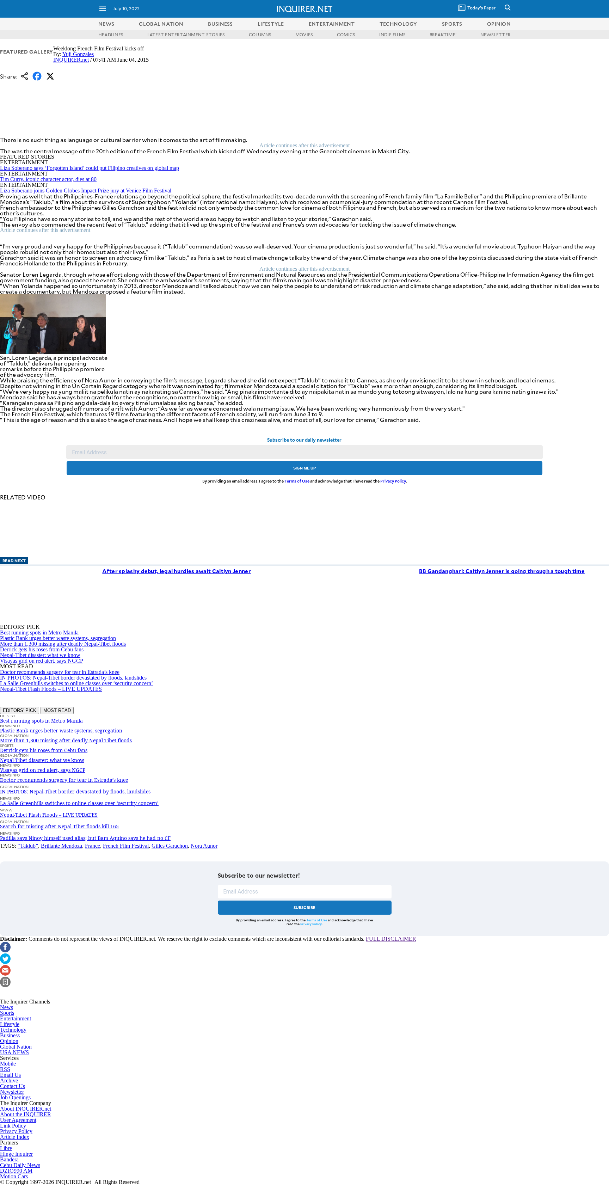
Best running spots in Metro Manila (39, 633)
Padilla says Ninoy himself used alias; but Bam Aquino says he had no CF (85, 838)
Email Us (10, 1075)
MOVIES (304, 34)
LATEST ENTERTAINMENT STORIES (186, 34)
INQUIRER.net (71, 60)
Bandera (9, 1159)
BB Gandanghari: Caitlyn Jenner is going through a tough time (502, 571)
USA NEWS (14, 1052)
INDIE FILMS (392, 34)
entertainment (332, 23)
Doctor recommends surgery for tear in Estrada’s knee (59, 672)
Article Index (14, 1137)
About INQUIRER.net (25, 1109)
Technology (13, 1030)
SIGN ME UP (304, 468)
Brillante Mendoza (61, 846)
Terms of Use (296, 481)
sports (452, 23)
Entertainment (15, 1018)
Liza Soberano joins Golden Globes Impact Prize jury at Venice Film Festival (85, 191)
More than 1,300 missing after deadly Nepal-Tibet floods (63, 644)
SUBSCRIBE (305, 907)
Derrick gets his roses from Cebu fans (42, 649)
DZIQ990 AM (16, 1171)
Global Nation (16, 1047)
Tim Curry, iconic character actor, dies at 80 (48, 179)
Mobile (8, 1064)
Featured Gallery (26, 51)
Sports (7, 1013)
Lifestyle (9, 1024)
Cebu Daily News (20, 1165)
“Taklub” (28, 846)
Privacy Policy (393, 481)
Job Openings (15, 1097)
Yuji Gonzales (78, 54)
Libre (6, 1148)
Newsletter (12, 1092)
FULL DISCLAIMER (391, 939)
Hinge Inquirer (16, 1154)
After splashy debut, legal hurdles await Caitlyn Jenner (176, 571)
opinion (499, 23)
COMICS (346, 34)
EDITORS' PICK (19, 710)
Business (10, 1035)
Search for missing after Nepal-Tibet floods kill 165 (59, 826)
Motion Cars (14, 1176)
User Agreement (18, 1120)
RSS (5, 1069)
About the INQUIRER (25, 1114)
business (220, 23)
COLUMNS (260, 34)
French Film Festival (126, 846)
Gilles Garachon (170, 846)
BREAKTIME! (443, 34)
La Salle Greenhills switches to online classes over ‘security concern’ (76, 683)
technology (398, 23)
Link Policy (13, 1126)
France (92, 846)
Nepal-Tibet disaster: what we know (40, 655)
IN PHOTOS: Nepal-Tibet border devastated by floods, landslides (73, 678)
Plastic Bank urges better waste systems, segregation (58, 638)
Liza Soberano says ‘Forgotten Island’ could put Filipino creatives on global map (89, 168)
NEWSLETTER (495, 34)
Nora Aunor (204, 846)
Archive (9, 1080)
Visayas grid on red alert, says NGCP (41, 661)
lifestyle (271, 23)
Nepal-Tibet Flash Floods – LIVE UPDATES (51, 689)
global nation (161, 23)
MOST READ (57, 710)
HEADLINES (110, 34)
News (106, 23)
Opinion (9, 1041)
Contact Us (12, 1086)
